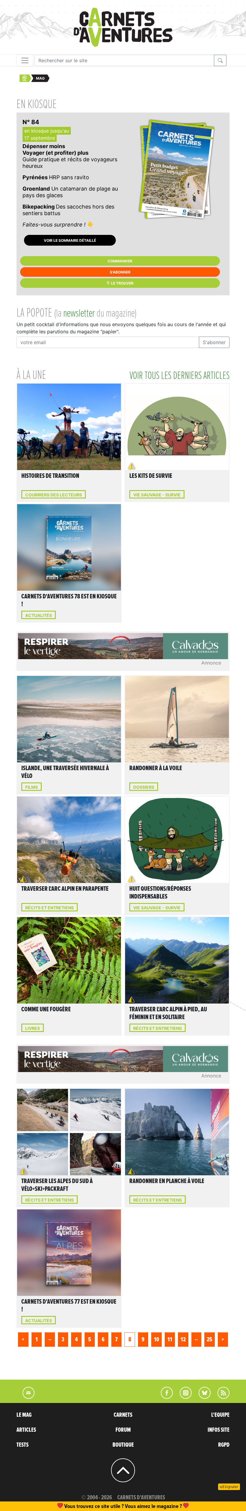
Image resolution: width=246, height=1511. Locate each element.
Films (31, 787)
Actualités (38, 615)
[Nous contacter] (25, 1397)
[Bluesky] (202, 1397)
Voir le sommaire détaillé (70, 240)
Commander (120, 261)
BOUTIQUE (123, 1445)
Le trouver (122, 283)
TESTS (22, 1445)
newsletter (79, 313)
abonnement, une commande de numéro (76, 1506)
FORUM (123, 1430)
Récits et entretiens (49, 907)
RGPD (224, 1445)
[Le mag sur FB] (164, 1397)
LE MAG (24, 1415)
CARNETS (123, 1415)
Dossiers (143, 787)
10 (156, 1340)
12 (183, 1340)
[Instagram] (183, 1397)
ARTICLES (26, 1430)
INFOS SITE (219, 1430)
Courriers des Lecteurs (53, 494)
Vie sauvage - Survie (157, 494)
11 (169, 1340)
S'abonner (120, 272)
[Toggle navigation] (24, 60)
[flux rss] (221, 1397)
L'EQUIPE (220, 1415)
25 (209, 1340)
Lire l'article (70, 419)
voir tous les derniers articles (180, 375)
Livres (32, 1028)
